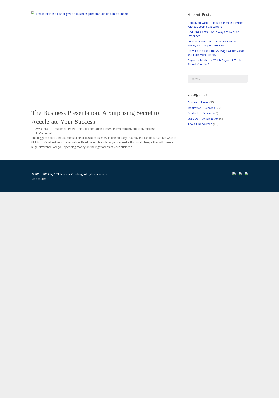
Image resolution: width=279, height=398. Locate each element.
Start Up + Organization (203, 118)
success (150, 128)
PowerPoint (76, 128)
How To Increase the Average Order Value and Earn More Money (216, 53)
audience (60, 128)
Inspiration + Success (201, 108)
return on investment (117, 128)
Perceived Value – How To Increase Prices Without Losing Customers (215, 24)
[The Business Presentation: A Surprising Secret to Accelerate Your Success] (104, 59)
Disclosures (38, 179)
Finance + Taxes (198, 102)
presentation (93, 128)
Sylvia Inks (41, 128)
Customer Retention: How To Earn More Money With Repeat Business (214, 43)
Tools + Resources (200, 124)
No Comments (44, 133)
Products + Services (201, 113)
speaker (138, 128)
